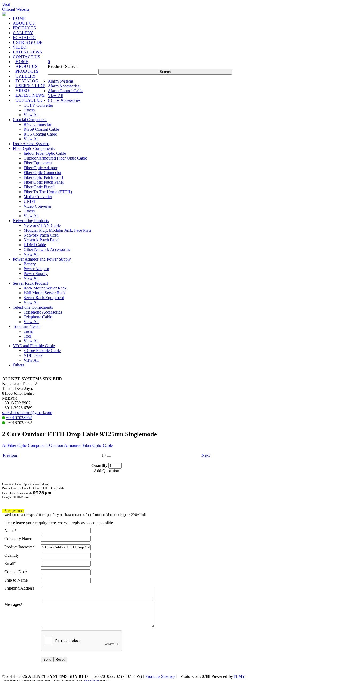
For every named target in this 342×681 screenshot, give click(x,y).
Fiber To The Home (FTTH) (48, 191)
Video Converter (38, 206)
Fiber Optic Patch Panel (44, 182)
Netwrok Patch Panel (41, 240)
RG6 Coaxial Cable (40, 134)
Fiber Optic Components (34, 148)
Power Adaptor (36, 268)
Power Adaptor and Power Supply (42, 259)
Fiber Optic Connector (42, 172)
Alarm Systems (60, 81)
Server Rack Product (30, 283)
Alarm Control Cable (65, 90)
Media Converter (38, 196)
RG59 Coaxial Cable (41, 129)
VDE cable (33, 355)
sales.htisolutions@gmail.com (27, 412)
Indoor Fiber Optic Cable (45, 153)
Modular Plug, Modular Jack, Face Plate (57, 230)
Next (205, 455)
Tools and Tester (27, 326)
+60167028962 (19, 417)
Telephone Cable (38, 317)
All (4, 445)
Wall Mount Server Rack (44, 293)
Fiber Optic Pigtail (39, 187)
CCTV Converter (38, 105)
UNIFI (29, 201)
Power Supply (36, 273)
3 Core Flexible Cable (42, 350)
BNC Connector (37, 124)
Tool (27, 336)
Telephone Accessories (43, 312)
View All (55, 95)
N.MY (239, 676)
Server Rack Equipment (44, 297)
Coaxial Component (30, 119)
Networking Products (31, 220)
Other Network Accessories (47, 249)
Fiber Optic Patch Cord (43, 177)
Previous (10, 455)
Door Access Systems (31, 143)
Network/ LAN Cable (42, 225)
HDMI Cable (35, 244)
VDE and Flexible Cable (34, 345)
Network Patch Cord (41, 235)
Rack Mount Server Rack (45, 288)
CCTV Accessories (64, 100)
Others (29, 110)
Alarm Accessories (63, 86)
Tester (29, 331)
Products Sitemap (160, 676)
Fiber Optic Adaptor (40, 167)
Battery (30, 264)
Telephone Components (33, 307)
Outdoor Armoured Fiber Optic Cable (55, 158)
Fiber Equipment (38, 163)
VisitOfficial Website (15, 6)
